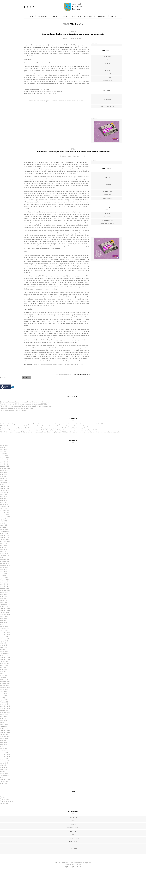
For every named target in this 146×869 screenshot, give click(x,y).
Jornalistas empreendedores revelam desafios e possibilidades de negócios (58, 364)
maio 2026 (3, 452)
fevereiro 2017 (4, 677)
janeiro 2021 (4, 582)
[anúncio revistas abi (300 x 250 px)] (106, 131)
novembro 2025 (5, 464)
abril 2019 (3, 625)
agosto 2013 (4, 763)
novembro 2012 (5, 779)
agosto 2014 (4, 738)
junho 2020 (3, 596)
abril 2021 (3, 576)
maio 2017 (3, 671)
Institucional (42, 16)
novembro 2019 (5, 610)
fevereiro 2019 (4, 629)
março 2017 (4, 675)
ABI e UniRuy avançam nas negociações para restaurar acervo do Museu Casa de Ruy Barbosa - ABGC (33, 432)
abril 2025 (3, 478)
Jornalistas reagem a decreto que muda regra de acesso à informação (59, 101)
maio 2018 (3, 647)
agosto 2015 (4, 714)
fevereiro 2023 (5, 531)
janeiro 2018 (4, 655)
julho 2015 (3, 716)
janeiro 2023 (4, 533)
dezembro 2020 (5, 584)
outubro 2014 (4, 734)
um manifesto (76, 239)
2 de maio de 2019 (76, 38)
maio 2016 (3, 696)
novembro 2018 (5, 635)
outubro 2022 (4, 539)
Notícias (107, 60)
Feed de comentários (6, 801)
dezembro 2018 (5, 633)
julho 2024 (3, 496)
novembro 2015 (5, 708)
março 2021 (4, 578)
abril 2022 (3, 551)
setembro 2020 (5, 590)
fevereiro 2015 (4, 726)
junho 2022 (3, 547)
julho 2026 (3, 448)
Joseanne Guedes (65, 156)
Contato (113, 16)
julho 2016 (3, 692)
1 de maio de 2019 (79, 156)
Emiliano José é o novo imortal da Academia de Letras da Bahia (77, 430)
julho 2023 (3, 521)
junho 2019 (3, 620)
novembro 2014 (5, 732)
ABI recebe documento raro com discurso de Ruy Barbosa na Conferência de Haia (95, 432)
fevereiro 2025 (5, 482)
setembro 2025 (5, 468)
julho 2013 (3, 765)
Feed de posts (4, 799)
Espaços (54, 16)
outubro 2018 (4, 637)
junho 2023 (3, 523)
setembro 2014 (5, 736)
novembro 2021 (5, 561)
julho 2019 (3, 618)
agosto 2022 (4, 543)
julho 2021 (3, 570)
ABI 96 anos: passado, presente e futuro (13, 410)
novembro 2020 (5, 586)
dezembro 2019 (5, 608)
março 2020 (4, 602)
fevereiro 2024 (5, 507)
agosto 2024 (4, 494)
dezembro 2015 (5, 706)
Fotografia (107, 77)
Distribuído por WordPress (73, 865)
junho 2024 (3, 498)
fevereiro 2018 (4, 653)
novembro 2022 (5, 537)
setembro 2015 (5, 712)
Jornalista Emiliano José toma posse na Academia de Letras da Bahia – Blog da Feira (27, 430)
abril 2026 (3, 454)
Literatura (107, 67)
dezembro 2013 (5, 755)
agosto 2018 (4, 641)
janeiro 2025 (4, 484)
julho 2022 (3, 545)
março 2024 (4, 505)
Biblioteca (75, 16)
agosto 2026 (4, 446)
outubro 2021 (4, 564)
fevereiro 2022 (5, 555)
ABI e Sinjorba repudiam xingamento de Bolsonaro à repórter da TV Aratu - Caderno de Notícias (31, 426)
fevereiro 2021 (4, 580)
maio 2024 (3, 500)
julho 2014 (3, 740)
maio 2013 (3, 769)
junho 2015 (3, 718)
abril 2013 (3, 771)
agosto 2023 (4, 519)
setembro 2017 (5, 663)
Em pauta (107, 70)
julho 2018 (3, 643)
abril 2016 (3, 698)
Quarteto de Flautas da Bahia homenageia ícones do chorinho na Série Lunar (24, 402)
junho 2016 (3, 694)
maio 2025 (3, 476)
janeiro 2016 (4, 704)
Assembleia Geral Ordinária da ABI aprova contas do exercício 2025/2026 (24, 404)
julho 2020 (3, 594)
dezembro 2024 (5, 486)
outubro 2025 (4, 466)
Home (31, 16)
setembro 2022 (5, 541)
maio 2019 (3, 622)
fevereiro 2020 (5, 604)
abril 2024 (3, 502)
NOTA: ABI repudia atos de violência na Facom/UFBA (17, 408)
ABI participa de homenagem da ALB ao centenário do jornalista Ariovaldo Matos (26, 406)
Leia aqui (69, 244)
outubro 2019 (4, 612)
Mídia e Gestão (107, 73)
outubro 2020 (4, 588)
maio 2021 (3, 574)
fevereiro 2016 (4, 702)
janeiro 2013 (4, 777)
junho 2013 (3, 767)
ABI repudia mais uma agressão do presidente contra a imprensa (85, 426)
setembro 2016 (5, 688)
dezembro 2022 (5, 535)
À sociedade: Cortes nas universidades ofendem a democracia (73, 34)
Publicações (88, 16)
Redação (65, 38)
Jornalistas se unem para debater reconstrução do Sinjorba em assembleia (73, 151)
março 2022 (4, 553)
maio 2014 (3, 745)
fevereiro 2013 (4, 775)
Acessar (2, 797)
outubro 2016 (4, 686)
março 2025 (4, 480)
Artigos (107, 63)
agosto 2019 (4, 616)
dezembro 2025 (5, 462)
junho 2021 (3, 572)
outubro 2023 (4, 515)
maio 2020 (3, 598)
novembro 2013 (5, 757)
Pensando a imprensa (107, 106)
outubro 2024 (4, 490)
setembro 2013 (5, 761)
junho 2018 (3, 645)
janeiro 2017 (4, 679)
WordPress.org (4, 803)
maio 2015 (3, 720)
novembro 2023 (5, 513)
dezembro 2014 (5, 730)
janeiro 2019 (4, 631)
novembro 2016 (5, 684)
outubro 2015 (4, 710)
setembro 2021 (5, 566)
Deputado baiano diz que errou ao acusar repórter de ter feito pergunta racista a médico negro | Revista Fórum (36, 424)
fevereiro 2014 (4, 751)
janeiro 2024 (4, 509)
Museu (65, 16)
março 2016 (4, 700)
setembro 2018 (5, 639)
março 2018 (4, 651)
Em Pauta (107, 96)
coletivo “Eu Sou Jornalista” (55, 348)
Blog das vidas (107, 80)
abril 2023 (3, 527)
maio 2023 (3, 525)
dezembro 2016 (5, 681)
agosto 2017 (4, 665)
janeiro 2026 (4, 460)
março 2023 (4, 529)
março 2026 (4, 456)
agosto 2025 (4, 470)
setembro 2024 (5, 492)
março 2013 (4, 773)
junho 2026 (3, 450)
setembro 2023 (5, 517)
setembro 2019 (5, 614)
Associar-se (102, 16)
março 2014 (4, 749)
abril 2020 (3, 600)
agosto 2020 (4, 592)
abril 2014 (3, 747)
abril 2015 (3, 722)
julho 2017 (3, 667)
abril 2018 (3, 649)
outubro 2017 (4, 661)
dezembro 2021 (5, 559)
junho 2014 (3, 742)
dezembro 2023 (5, 511)
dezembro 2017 (5, 657)
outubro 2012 (4, 781)
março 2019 (4, 627)
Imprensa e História (107, 102)
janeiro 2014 (4, 753)
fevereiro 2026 (5, 458)
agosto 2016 (4, 690)
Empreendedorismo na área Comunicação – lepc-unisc (17, 428)
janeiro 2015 (4, 728)
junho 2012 (3, 783)
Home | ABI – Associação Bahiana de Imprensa (76, 862)
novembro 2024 (5, 488)
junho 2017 (3, 669)
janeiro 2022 (4, 557)
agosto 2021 (4, 568)
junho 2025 (3, 474)
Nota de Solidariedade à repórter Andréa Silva (89, 424)
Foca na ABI (107, 99)
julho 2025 (3, 472)
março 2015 (4, 724)
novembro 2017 (5, 659)
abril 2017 (3, 673)
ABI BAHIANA (73, 31)
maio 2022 (3, 549)
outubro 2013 (4, 759)
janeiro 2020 (4, 606)
